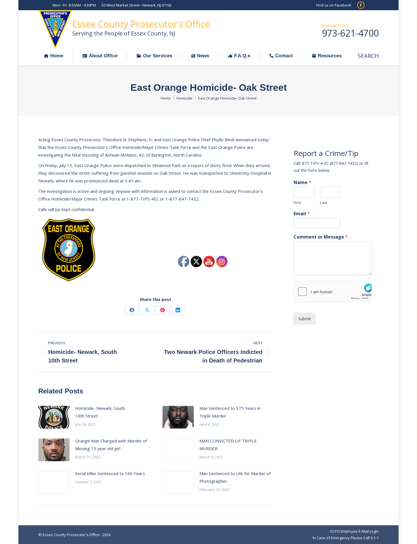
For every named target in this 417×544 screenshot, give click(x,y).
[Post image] (54, 417)
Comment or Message (321, 237)
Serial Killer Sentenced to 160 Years (110, 473)
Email (302, 214)
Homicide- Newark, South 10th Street (100, 412)
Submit (304, 318)
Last (323, 202)
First (297, 202)
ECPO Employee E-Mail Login (354, 531)
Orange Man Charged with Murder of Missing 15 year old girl (111, 444)
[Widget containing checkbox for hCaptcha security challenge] (333, 291)
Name (302, 182)
